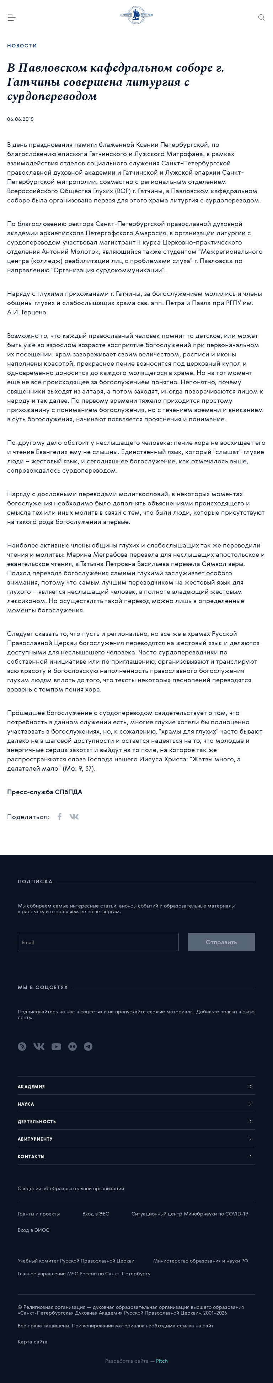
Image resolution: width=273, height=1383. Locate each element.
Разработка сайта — (136, 1360)
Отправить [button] (221, 942)
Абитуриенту (35, 1139)
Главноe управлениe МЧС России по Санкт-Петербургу (84, 1273)
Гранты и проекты (39, 1213)
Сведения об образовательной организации (71, 1188)
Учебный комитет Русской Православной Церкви (76, 1260)
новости (22, 45)
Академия (32, 1086)
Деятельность (37, 1121)
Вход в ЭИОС (33, 1230)
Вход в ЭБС (95, 1213)
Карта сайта (33, 1341)
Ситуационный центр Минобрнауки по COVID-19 (190, 1213)
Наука (26, 1104)
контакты (31, 1156)
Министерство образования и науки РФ (200, 1260)
